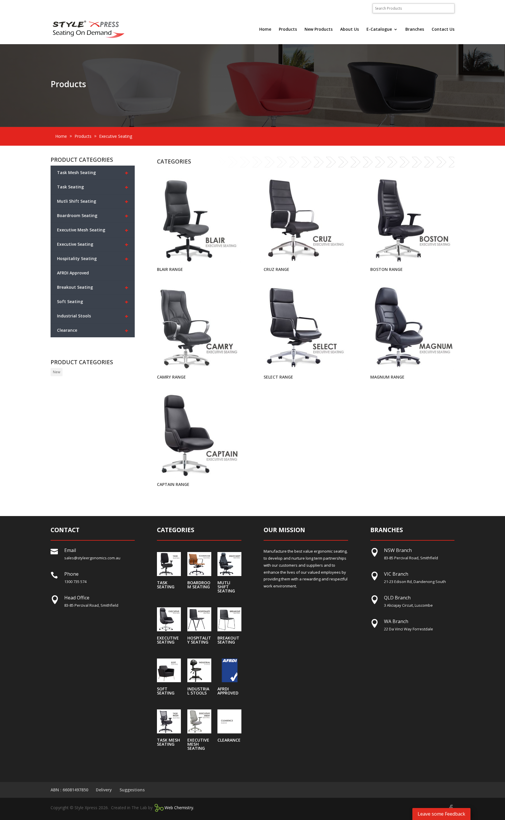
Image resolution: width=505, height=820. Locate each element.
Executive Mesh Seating (93, 230)
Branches (414, 29)
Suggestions (132, 790)
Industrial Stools (93, 316)
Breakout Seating (93, 287)
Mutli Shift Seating (93, 201)
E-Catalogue (379, 29)
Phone (71, 574)
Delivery (104, 790)
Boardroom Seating (93, 216)
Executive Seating (93, 244)
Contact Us (443, 29)
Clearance (93, 330)
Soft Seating (93, 302)
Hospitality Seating (93, 259)
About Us (349, 29)
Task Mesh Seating (93, 173)
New (56, 371)
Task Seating (93, 187)
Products (288, 29)
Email (70, 550)
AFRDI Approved (73, 273)
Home (265, 29)
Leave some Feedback (441, 814)
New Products (319, 29)
